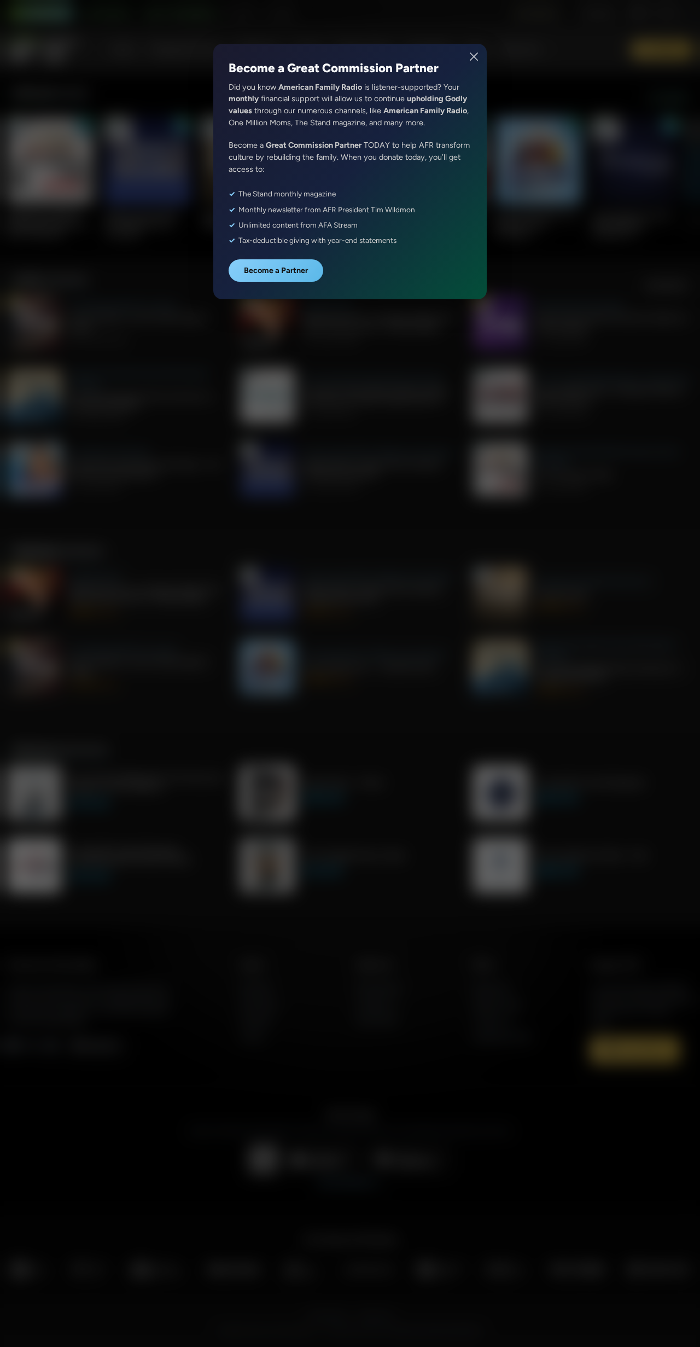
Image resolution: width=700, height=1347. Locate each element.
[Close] (474, 56)
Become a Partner (276, 270)
